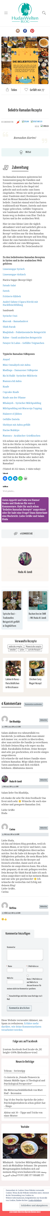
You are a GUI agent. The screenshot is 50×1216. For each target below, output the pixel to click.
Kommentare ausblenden (33, 704)
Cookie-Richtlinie (35, 1200)
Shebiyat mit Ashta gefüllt (16, 424)
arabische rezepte (15, 646)
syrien (22, 650)
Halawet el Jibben (12, 414)
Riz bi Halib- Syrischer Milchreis (20, 375)
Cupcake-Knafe (11, 392)
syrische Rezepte (34, 650)
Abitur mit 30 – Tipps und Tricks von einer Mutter (23, 1114)
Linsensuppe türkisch (14, 274)
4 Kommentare (26, 533)
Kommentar (11, 947)
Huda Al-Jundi (25, 572)
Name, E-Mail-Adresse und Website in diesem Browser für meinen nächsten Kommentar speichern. (24, 984)
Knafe (6, 386)
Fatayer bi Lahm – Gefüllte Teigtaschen (23, 343)
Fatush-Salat (9, 285)
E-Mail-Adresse (32, 966)
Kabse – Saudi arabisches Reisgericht (22, 337)
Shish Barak (9, 326)
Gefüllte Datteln (11, 419)
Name (9, 966)
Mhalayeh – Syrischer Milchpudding (22, 403)
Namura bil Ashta (12, 381)
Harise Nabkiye (11, 430)
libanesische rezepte (33, 646)
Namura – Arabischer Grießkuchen (21, 435)
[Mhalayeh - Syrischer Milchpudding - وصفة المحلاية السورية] (25, 1146)
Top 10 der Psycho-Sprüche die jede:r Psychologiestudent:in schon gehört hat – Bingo (24, 1103)
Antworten (43, 720)
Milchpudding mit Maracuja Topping (22, 408)
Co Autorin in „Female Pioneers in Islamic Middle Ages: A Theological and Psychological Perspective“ (24, 1080)
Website (10, 978)
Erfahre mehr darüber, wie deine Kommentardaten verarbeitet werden (21, 1026)
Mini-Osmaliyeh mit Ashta (16, 365)
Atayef (6, 359)
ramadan (13, 650)
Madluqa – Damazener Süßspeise (20, 370)
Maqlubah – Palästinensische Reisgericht (24, 332)
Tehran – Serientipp (14, 1071)
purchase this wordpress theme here (25, 1212)
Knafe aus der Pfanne (14, 397)
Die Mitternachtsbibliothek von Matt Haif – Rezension (23, 1092)
